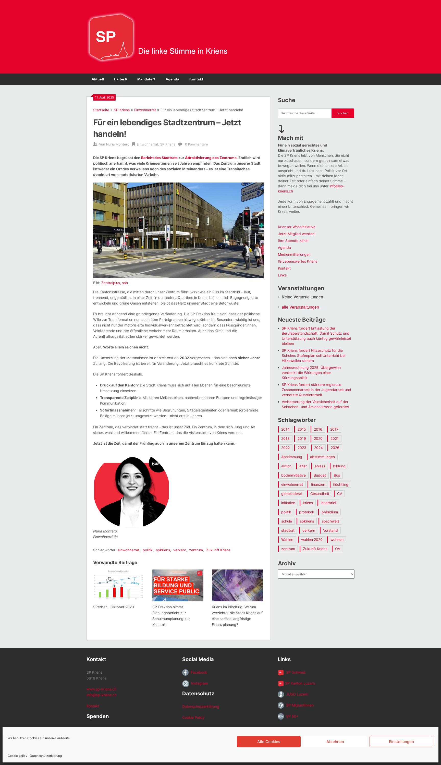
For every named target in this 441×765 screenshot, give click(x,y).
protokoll (306, 512)
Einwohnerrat (145, 110)
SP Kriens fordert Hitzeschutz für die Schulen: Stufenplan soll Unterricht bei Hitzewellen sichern (313, 355)
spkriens (163, 550)
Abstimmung (291, 457)
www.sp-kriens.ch (101, 689)
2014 (285, 429)
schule (286, 521)
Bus (337, 475)
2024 (318, 447)
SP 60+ (291, 716)
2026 (335, 447)
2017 (334, 429)
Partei (119, 79)
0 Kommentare (196, 144)
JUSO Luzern (296, 694)
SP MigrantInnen (299, 705)
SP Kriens (122, 110)
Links (282, 275)
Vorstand (330, 530)
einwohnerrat (128, 550)
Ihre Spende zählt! (293, 240)
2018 (285, 438)
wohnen (337, 539)
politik (148, 550)
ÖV (337, 549)
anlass (320, 466)
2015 (302, 429)
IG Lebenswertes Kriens (297, 261)
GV (339, 493)
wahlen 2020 (312, 539)
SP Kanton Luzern (299, 683)
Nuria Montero (117, 144)
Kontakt (196, 79)
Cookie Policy (193, 717)
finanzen (318, 484)
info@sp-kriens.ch (102, 695)
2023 (302, 447)
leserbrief (328, 503)
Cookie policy (17, 756)
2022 (285, 447)
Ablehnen (335, 741)
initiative (288, 503)
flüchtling (340, 484)
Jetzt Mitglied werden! (296, 234)
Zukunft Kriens (218, 550)
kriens (308, 503)
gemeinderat (291, 493)
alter (303, 466)
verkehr (179, 550)
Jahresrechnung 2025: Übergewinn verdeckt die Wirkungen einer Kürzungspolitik (311, 372)
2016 (318, 429)
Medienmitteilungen (294, 254)
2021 (334, 438)
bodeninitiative (293, 475)
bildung (339, 466)
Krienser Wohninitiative (296, 227)
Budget (320, 475)
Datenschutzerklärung (46, 756)
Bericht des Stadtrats (159, 157)
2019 (302, 438)
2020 (318, 438)
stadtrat (288, 530)
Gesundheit (319, 493)
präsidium (330, 512)
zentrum (196, 550)
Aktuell (98, 79)
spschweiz (330, 521)
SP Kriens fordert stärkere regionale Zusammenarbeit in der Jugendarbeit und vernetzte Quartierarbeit (316, 389)
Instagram (198, 683)
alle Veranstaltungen (300, 307)
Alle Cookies (268, 741)
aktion (286, 466)
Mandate (144, 79)
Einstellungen (401, 741)
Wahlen (287, 539)
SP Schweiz (295, 672)
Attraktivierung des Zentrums (211, 157)
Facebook (198, 672)
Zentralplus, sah (114, 283)
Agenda (172, 79)
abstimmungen (322, 457)
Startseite (101, 110)
